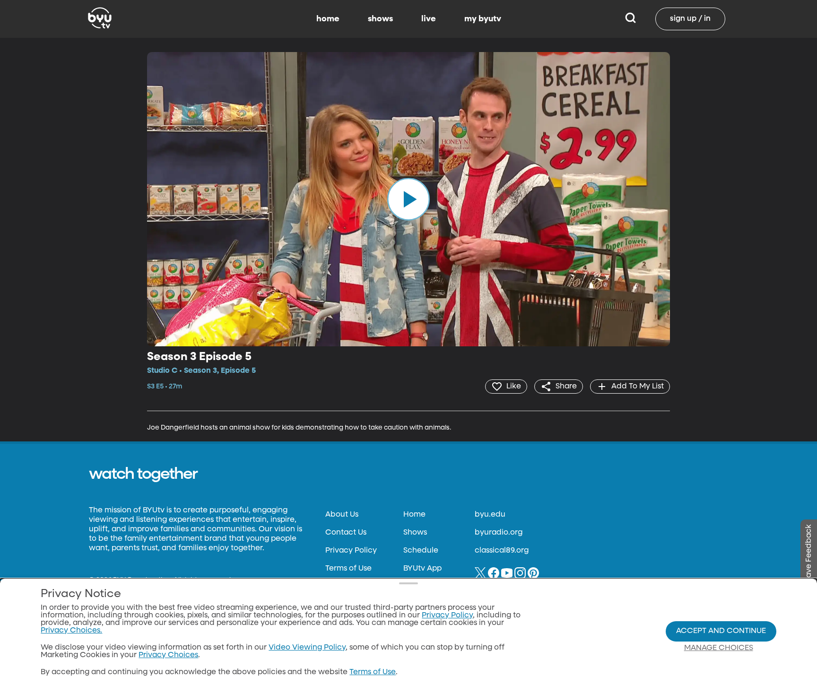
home (327, 19)
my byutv (482, 19)
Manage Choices (718, 648)
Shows (415, 533)
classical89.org (502, 550)
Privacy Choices (168, 655)
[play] (408, 199)
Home (414, 515)
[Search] (630, 19)
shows (380, 19)
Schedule (420, 550)
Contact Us (345, 533)
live (428, 19)
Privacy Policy (351, 550)
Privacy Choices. (71, 630)
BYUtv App (422, 568)
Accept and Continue (721, 631)
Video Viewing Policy (307, 647)
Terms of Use (348, 568)
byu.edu (490, 515)
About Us (341, 515)
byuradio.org (498, 533)
